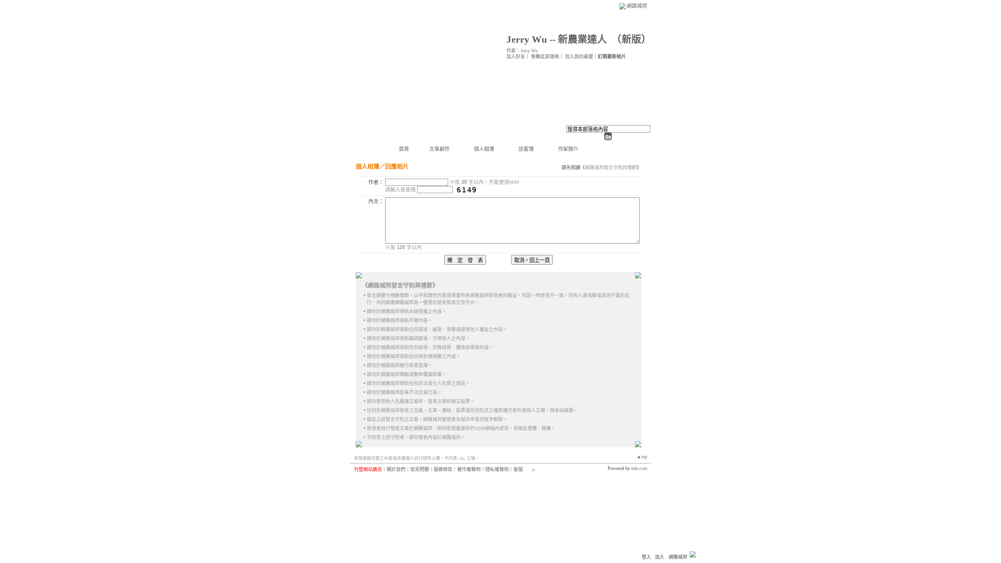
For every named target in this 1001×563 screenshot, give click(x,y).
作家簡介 (568, 149)
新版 (631, 39)
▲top (642, 456)
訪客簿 (526, 149)
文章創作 (439, 149)
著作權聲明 (469, 469)
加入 (659, 557)
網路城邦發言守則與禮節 (611, 167)
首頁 (404, 149)
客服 (518, 469)
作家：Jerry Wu (522, 51)
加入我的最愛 (579, 56)
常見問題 (419, 469)
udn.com (639, 468)
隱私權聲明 (497, 469)
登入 (646, 557)
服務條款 (443, 469)
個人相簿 (484, 149)
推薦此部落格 (545, 56)
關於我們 (396, 469)
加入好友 (515, 56)
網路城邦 (637, 6)
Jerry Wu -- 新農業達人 (556, 39)
